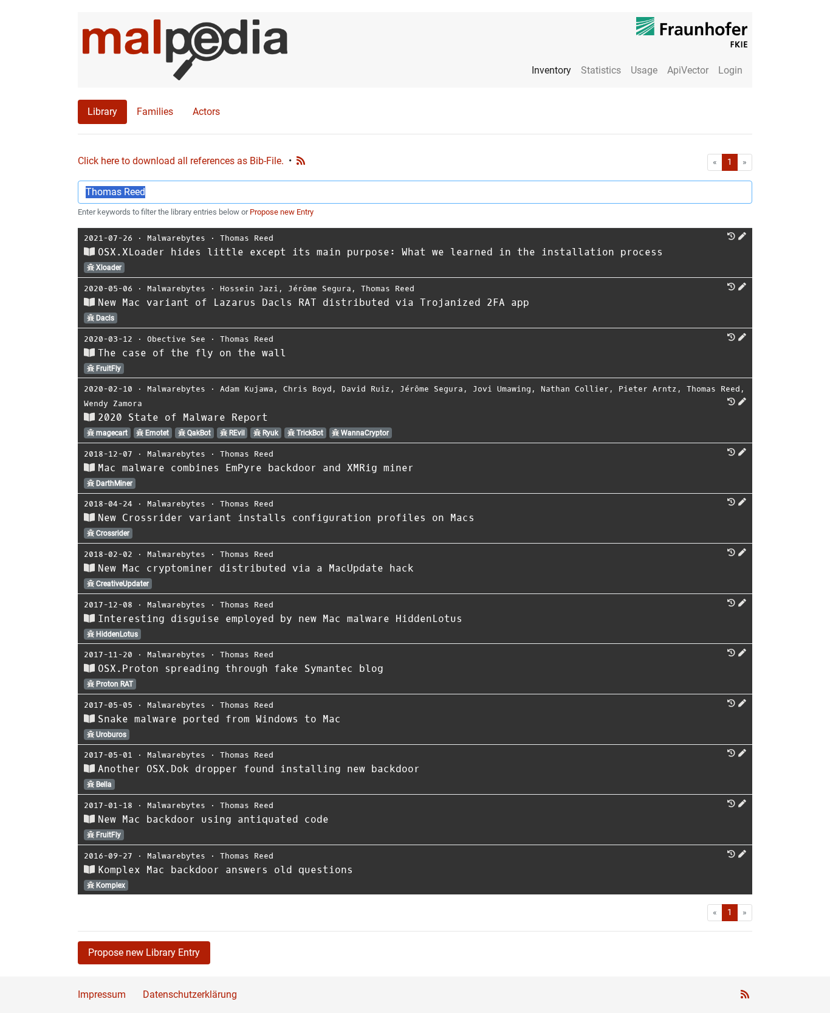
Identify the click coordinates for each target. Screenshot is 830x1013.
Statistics (601, 70)
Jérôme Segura (319, 288)
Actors (206, 111)
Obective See (176, 339)
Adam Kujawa (246, 389)
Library (102, 111)
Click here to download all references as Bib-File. (181, 161)
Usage (644, 70)
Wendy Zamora (113, 403)
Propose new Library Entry (144, 952)
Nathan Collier (575, 389)
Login (730, 70)
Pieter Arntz (648, 389)
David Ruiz (365, 389)
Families (155, 111)
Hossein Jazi (249, 288)
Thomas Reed (246, 238)
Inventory (551, 70)
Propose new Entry (282, 211)
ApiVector (687, 70)
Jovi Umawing (502, 389)
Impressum (102, 994)
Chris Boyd (307, 389)
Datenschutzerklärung (190, 994)
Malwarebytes (176, 238)
